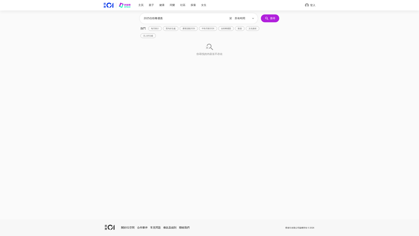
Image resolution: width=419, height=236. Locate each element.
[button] (245, 18)
